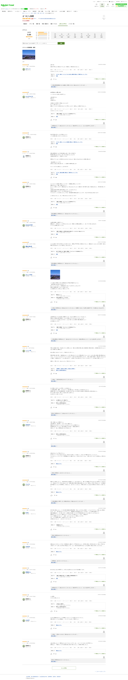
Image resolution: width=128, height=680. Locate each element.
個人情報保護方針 (35, 676)
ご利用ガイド (99, 1)
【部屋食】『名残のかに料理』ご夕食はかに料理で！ (65, 368)
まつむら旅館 (28, 16)
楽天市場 (117, 1)
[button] (28, 54)
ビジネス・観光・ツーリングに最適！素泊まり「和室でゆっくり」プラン (69, 142)
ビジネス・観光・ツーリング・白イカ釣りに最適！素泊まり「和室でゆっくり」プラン (71, 74)
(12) (45, 23)
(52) (63, 23)
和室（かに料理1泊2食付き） (61, 370)
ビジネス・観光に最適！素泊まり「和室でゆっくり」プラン (67, 172)
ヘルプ (94, 1)
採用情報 (50, 676)
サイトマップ (105, 1)
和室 (57, 76)
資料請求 (59, 676)
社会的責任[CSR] (43, 676)
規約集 (54, 676)
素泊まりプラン (59, 463)
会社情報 (28, 676)
